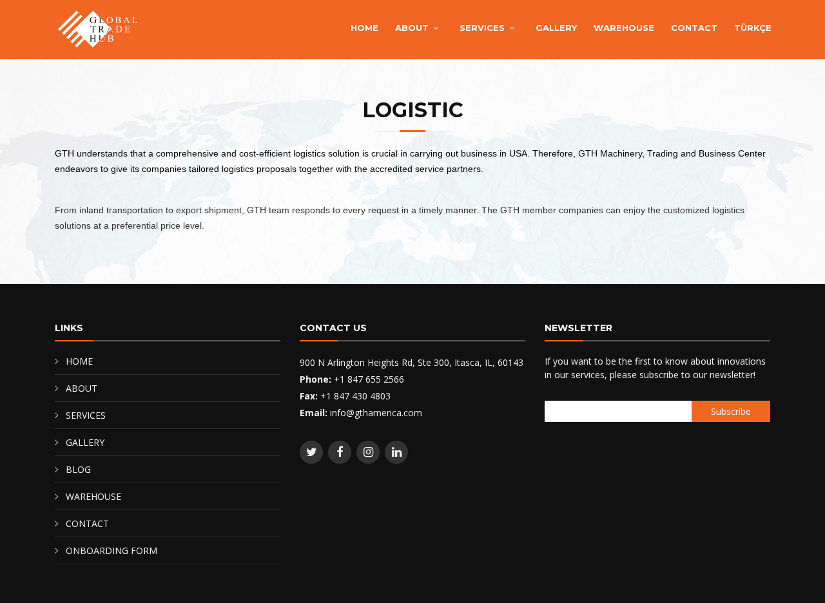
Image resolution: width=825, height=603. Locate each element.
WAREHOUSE (624, 28)
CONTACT (694, 28)
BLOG (78, 469)
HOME (364, 28)
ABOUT (412, 28)
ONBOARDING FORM (111, 550)
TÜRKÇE (753, 28)
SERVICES (482, 28)
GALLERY (556, 28)
